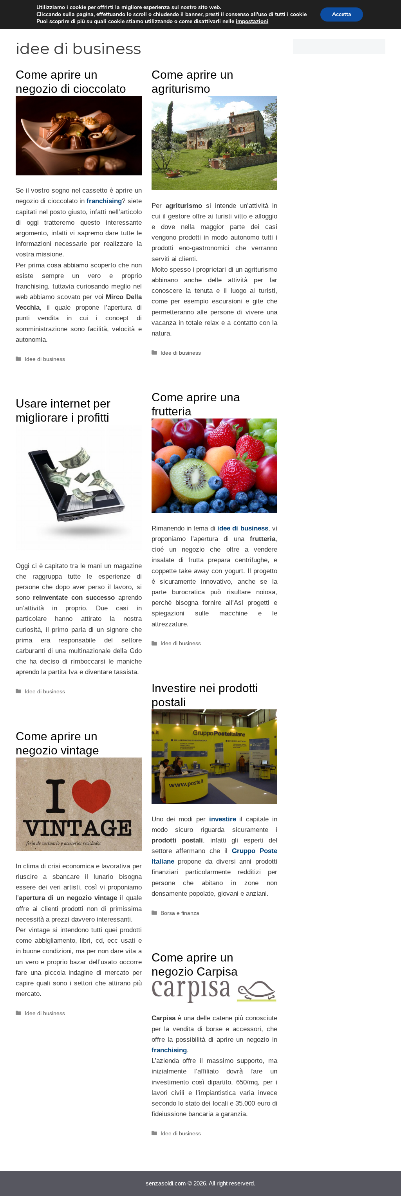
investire (222, 819)
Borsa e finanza (180, 913)
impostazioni (252, 21)
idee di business (242, 528)
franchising (104, 201)
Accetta (341, 14)
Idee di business (45, 359)
